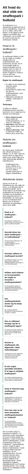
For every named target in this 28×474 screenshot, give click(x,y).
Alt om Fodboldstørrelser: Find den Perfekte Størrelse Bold (12, 453)
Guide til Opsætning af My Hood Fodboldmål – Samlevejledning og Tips (13, 443)
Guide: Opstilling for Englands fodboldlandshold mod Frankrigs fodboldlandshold (14, 463)
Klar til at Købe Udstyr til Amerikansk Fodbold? (11, 432)
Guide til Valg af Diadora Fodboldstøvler (11, 447)
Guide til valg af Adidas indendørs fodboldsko (13, 449)
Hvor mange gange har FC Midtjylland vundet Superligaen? (14, 467)
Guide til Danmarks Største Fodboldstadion (13, 440)
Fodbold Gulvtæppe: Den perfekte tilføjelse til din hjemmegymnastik (11, 458)
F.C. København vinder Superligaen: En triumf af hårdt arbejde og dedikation (13, 436)
